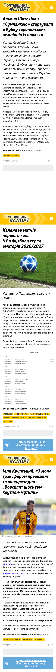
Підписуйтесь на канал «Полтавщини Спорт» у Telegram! (31, 445)
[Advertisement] (28, 191)
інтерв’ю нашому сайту (14, 573)
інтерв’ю (8, 564)
